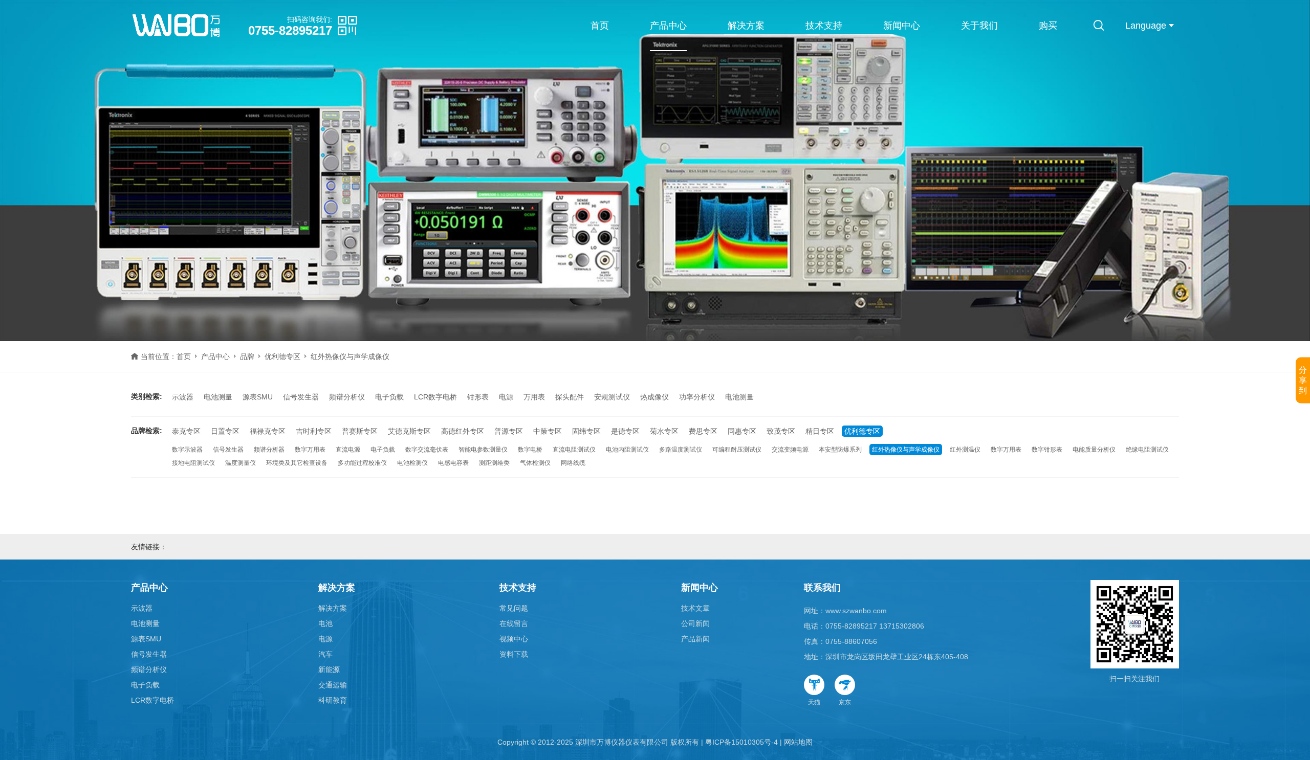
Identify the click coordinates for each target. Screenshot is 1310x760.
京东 (845, 702)
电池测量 (218, 397)
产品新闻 (695, 639)
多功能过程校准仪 (362, 462)
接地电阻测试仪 (193, 462)
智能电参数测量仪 (483, 449)
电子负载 (389, 397)
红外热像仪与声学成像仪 (906, 449)
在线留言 (513, 623)
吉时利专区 (314, 431)
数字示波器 (187, 449)
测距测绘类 (494, 462)
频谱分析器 (269, 449)
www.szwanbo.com (856, 611)
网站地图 (798, 742)
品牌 (247, 356)
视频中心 (513, 639)
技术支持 (823, 25)
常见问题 (513, 608)
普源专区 (508, 431)
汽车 (325, 654)
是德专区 (625, 431)
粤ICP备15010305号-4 (741, 742)
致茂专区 (781, 431)
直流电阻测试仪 (574, 449)
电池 (325, 623)
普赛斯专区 (360, 431)
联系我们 (822, 588)
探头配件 (569, 397)
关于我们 (979, 25)
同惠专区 (742, 431)
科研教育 (332, 700)
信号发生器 (301, 397)
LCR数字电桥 (435, 397)
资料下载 (513, 654)
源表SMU (258, 397)
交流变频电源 (790, 449)
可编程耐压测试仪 (736, 449)
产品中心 (668, 25)
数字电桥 (530, 449)
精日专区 (819, 431)
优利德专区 (282, 356)
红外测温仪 (965, 449)
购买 (1048, 25)
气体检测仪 (535, 462)
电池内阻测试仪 (627, 449)
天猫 (814, 702)
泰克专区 (186, 431)
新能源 (329, 669)
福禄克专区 (268, 431)
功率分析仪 (697, 397)
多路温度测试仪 (680, 449)
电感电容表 (453, 462)
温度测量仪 (240, 462)
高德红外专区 (462, 431)
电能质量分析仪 (1094, 449)
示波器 (182, 397)
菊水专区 (664, 431)
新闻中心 (901, 25)
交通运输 (332, 685)
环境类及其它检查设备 (297, 462)
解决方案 (746, 25)
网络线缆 (573, 462)
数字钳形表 (1047, 449)
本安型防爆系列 (840, 449)
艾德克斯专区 (409, 431)
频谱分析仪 (347, 397)
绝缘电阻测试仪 (1147, 449)
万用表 (534, 397)
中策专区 (547, 431)
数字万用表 (310, 449)
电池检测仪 (412, 462)
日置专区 (225, 431)
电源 (506, 397)
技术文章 (695, 608)
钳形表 (478, 397)
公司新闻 (695, 623)
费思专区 (703, 431)
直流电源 (348, 449)
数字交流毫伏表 (426, 449)
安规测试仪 (612, 397)
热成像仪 (654, 397)
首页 (600, 25)
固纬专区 (586, 431)
